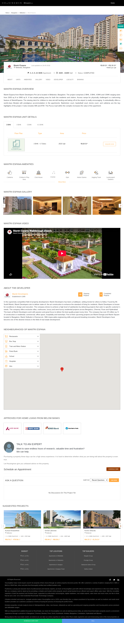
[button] (62, 369)
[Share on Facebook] (120, 35)
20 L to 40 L (25, 556)
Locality (70, 79)
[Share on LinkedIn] (120, 39)
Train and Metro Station (17, 346)
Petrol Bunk (13, 351)
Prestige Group (88, 560)
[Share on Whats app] (121, 44)
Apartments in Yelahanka (56, 560)
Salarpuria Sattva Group (88, 564)
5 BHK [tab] (29, 125)
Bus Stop (12, 341)
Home (113, 3)
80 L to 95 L (25, 569)
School (11, 356)
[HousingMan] (11, 3)
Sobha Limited (88, 569)
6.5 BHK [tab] (40, 125)
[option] (17, 205)
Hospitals (12, 361)
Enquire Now (109, 144)
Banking (80, 79)
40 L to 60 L (25, 560)
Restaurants (13, 336)
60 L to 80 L (25, 564)
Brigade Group (88, 556)
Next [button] (120, 205)
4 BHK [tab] (19, 125)
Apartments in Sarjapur (56, 564)
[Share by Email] (120, 48)
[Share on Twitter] (120, 31)
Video (48, 79)
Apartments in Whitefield (56, 556)
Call (93, 621)
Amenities (28, 79)
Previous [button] (3, 205)
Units (18, 79)
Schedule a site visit (31, 621)
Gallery (38, 79)
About (9, 79)
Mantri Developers (20, 294)
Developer (58, 79)
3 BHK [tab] (8, 125)
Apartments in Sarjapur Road (55, 569)
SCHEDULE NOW (113, 469)
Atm (10, 366)
